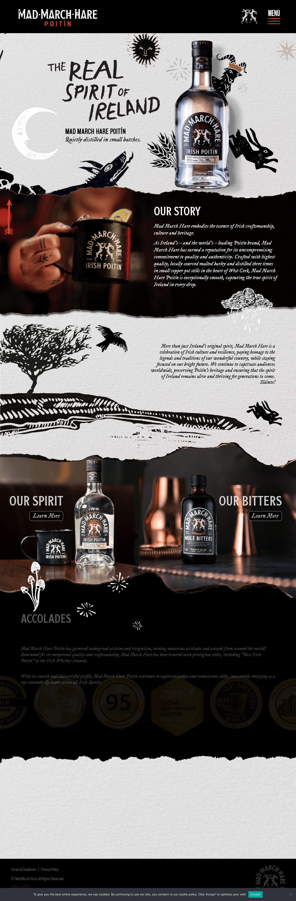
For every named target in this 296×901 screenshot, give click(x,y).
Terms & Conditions (23, 869)
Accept (255, 894)
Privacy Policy (49, 869)
